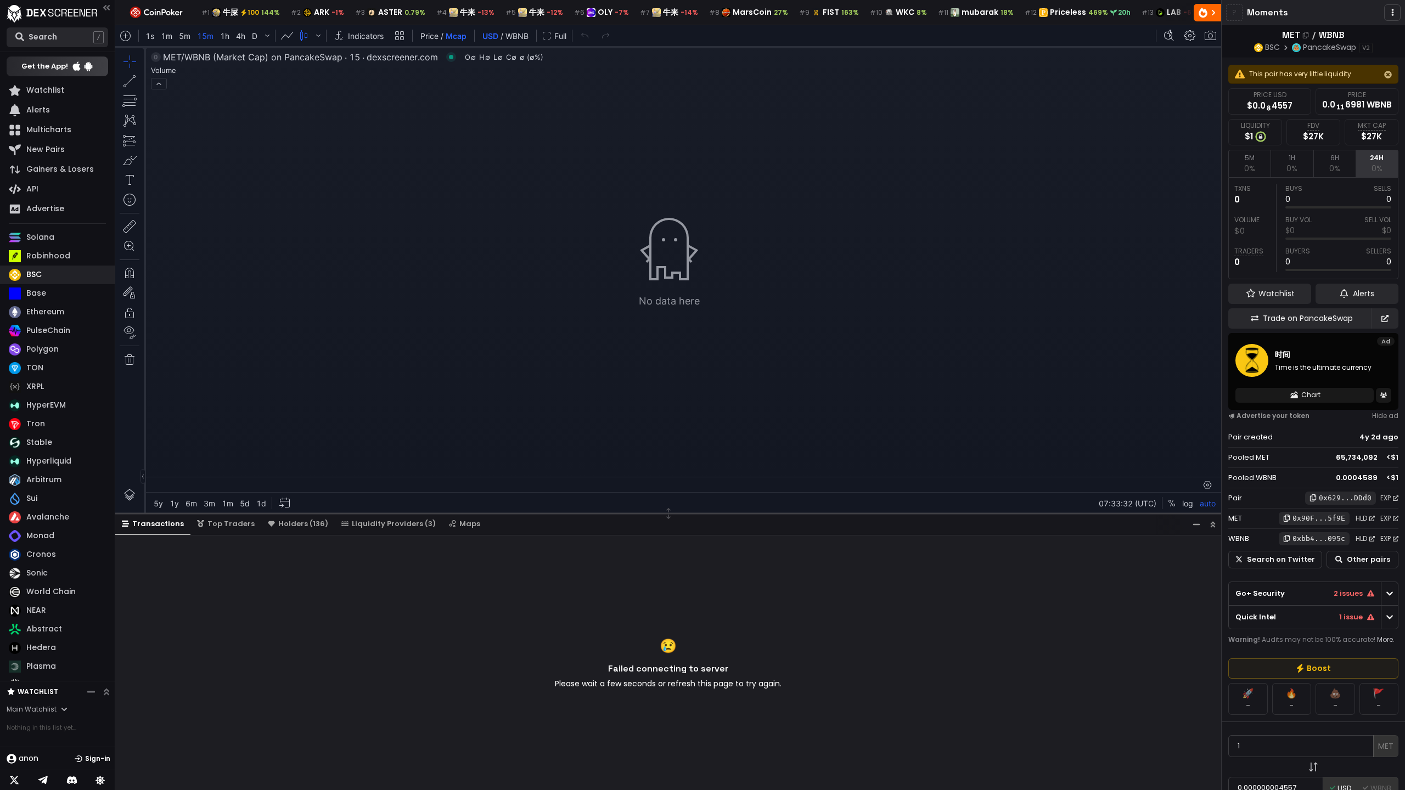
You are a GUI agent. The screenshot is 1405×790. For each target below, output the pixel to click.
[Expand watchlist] (106, 691)
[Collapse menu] (106, 7)
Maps (469, 523)
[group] (1313, 668)
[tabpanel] (1313, 228)
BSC (1272, 47)
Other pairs (1368, 559)
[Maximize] (1213, 524)
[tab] (1249, 163)
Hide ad (1385, 415)
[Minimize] (1196, 524)
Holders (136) (303, 523)
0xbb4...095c (1318, 538)
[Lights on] (100, 780)
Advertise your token (1273, 415)
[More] (1392, 12)
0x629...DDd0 (1345, 498)
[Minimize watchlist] (91, 691)
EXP (1385, 498)
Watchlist (38, 691)
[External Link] (1384, 318)
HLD (1361, 518)
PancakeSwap (1329, 47)
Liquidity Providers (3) (394, 523)
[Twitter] (14, 780)
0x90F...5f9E (1318, 518)
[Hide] (1388, 74)
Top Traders (231, 523)
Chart (1310, 394)
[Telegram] (43, 780)
